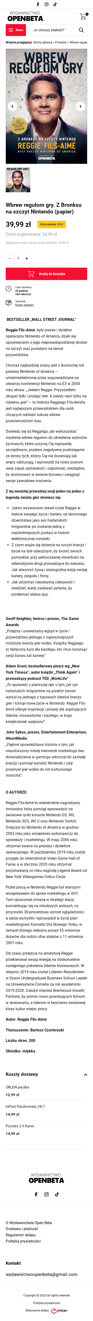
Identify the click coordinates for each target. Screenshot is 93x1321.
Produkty (61, 42)
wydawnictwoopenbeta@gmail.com (42, 1274)
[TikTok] (55, 4)
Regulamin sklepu (21, 1235)
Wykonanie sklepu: (38, 1310)
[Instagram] (46, 4)
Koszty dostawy (24, 305)
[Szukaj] (81, 30)
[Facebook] (38, 4)
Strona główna (42, 42)
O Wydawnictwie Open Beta (29, 1223)
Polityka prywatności (23, 1241)
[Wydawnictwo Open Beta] (25, 16)
